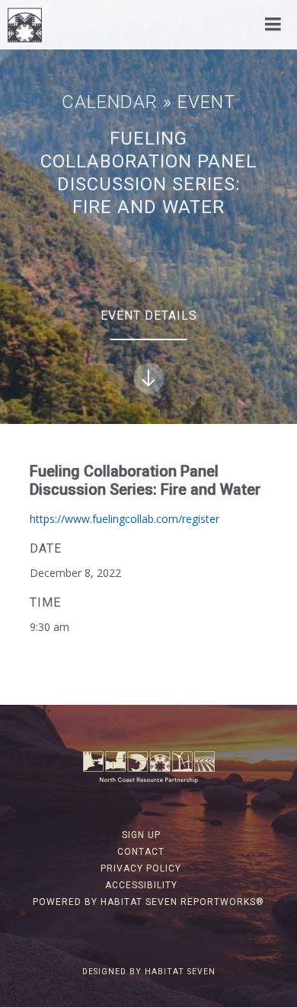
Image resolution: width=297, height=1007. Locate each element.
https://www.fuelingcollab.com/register (124, 518)
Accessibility (141, 885)
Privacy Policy (141, 868)
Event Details (149, 315)
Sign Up (141, 835)
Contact (140, 851)
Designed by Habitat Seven (149, 972)
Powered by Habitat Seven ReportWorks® (148, 902)
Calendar (110, 102)
